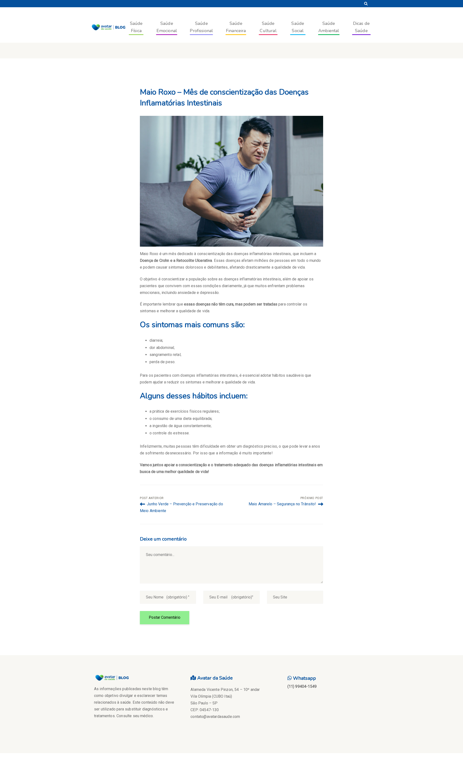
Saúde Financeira (236, 27)
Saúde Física (136, 27)
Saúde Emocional (167, 27)
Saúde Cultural (268, 27)
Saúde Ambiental (328, 27)
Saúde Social (297, 27)
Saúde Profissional (201, 27)
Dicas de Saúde (361, 27)
